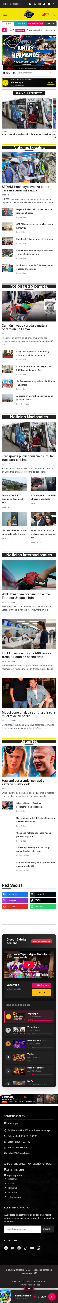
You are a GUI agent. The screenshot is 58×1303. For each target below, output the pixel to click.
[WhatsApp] (38, 1248)
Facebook (12, 894)
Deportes (12, 1192)
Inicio (5, 4)
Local (5, 131)
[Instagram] (19, 1248)
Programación (35, 23)
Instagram (12, 900)
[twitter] (34, 4)
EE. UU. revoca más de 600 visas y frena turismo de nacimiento (27, 655)
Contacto (14, 4)
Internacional (14, 1197)
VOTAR (51, 82)
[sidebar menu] (5, 14)
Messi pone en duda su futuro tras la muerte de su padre (28, 714)
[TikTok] (26, 1248)
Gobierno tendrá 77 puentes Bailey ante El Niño (12, 499)
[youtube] (49, 4)
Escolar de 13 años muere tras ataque (34, 239)
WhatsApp (40, 906)
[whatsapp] (53, 4)
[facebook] (30, 4)
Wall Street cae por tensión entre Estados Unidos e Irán (26, 596)
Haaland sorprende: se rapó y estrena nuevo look (23, 782)
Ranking (21, 23)
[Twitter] (13, 1248)
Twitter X (39, 894)
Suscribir (47, 1229)
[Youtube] (32, 1248)
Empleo (50, 23)
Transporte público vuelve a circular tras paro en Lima (28, 458)
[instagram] (39, 4)
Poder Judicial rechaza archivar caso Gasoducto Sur (43, 534)
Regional (12, 1188)
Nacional (12, 1179)
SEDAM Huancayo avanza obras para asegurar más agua (25, 188)
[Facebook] (6, 1248)
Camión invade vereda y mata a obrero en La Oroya (24, 327)
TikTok (38, 900)
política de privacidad (35, 1281)
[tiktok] (44, 4)
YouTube (12, 906)
